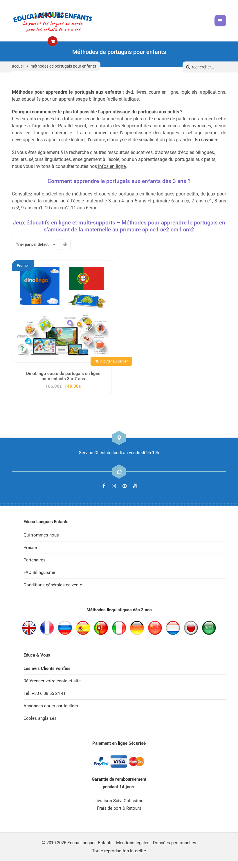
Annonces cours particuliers (51, 705)
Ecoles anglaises (40, 718)
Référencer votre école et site (52, 681)
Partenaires (35, 560)
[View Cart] (52, 41)
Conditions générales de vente (53, 585)
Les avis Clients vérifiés (47, 668)
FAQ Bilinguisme (39, 572)
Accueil (18, 66)
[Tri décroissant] (65, 244)
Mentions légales (132, 842)
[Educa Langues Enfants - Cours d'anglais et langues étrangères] (52, 20)
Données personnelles (174, 842)
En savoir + (206, 139)
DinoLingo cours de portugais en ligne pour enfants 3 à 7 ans (63, 376)
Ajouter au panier (114, 361)
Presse (30, 547)
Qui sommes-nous (41, 535)
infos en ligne (112, 166)
